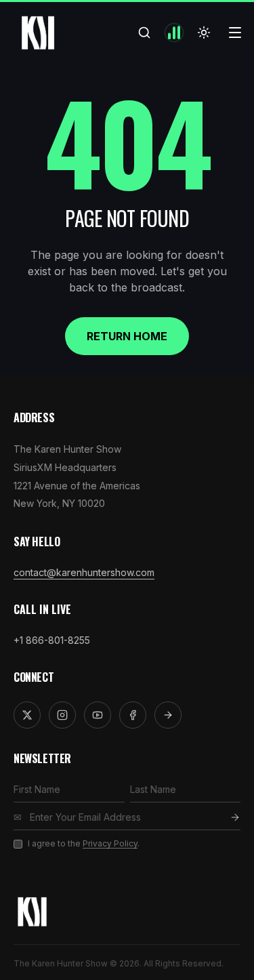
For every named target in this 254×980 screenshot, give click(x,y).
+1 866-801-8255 (52, 640)
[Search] (144, 32)
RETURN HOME (127, 336)
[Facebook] (132, 715)
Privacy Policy (110, 843)
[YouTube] (97, 715)
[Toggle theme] (204, 32)
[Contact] (168, 715)
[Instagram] (62, 715)
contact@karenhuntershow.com (84, 572)
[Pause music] (174, 32)
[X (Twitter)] (27, 715)
